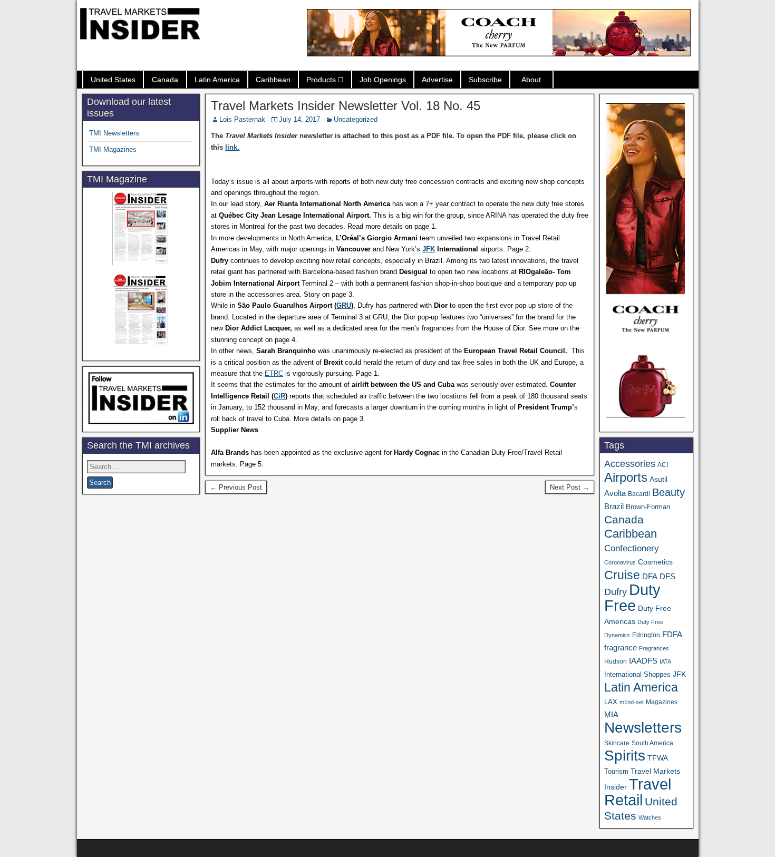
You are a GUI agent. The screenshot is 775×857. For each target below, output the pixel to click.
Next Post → (569, 487)
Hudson (615, 661)
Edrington (646, 634)
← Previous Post (236, 487)
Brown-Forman (648, 507)
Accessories (629, 464)
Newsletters (643, 727)
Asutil (658, 479)
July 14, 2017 (299, 119)
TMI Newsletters (114, 133)
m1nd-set (631, 702)
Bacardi (639, 494)
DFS (667, 576)
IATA (665, 661)
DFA (649, 576)
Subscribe (485, 79)
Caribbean (273, 79)
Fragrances (654, 648)
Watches (649, 817)
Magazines (661, 702)
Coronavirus (620, 562)
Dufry (615, 592)
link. (232, 147)
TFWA (657, 758)
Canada (165, 79)
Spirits (624, 755)
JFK (428, 249)
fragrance (620, 648)
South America (652, 742)
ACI (662, 465)
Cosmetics (655, 562)
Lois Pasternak (242, 119)
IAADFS (643, 660)
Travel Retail (637, 792)
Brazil (614, 506)
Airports (625, 477)
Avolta (615, 493)
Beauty (668, 492)
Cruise (622, 575)
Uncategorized (355, 119)
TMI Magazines (113, 149)
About (531, 79)
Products (321, 79)
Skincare (616, 743)
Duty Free (632, 597)
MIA (611, 714)
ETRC (274, 373)
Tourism (616, 771)
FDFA (672, 634)
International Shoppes (637, 674)
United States (113, 79)
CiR (279, 396)
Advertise (437, 79)
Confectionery (631, 548)
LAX (610, 702)
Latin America (217, 79)
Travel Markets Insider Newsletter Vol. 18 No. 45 (345, 106)
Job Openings (383, 79)
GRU (343, 305)
